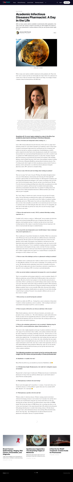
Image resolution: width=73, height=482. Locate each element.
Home (14, 2)
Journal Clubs (30, 2)
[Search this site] (57, 2)
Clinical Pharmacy (21, 2)
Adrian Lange (36, 67)
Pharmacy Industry (39, 2)
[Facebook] (37, 472)
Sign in (60, 2)
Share (55, 32)
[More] (45, 2)
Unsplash (41, 67)
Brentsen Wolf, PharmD (25, 32)
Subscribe (67, 2)
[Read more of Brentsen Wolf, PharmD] (17, 32)
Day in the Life (19, 11)
